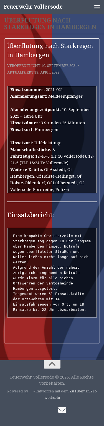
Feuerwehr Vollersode (33, 7)
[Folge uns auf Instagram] (52, 410)
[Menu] (97, 7)
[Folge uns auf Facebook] (42, 410)
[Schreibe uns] (62, 410)
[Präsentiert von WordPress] (30, 391)
